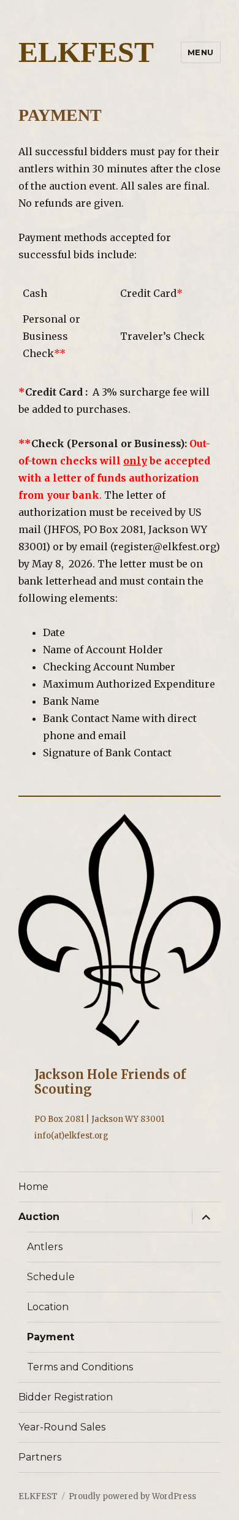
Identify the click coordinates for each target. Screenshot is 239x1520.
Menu (201, 52)
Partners (39, 1457)
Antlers (45, 1247)
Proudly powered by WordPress (132, 1496)
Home (33, 1186)
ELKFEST (86, 52)
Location (48, 1307)
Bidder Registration (65, 1397)
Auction (38, 1217)
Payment (50, 1337)
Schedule (51, 1277)
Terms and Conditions (80, 1367)
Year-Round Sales (61, 1427)
